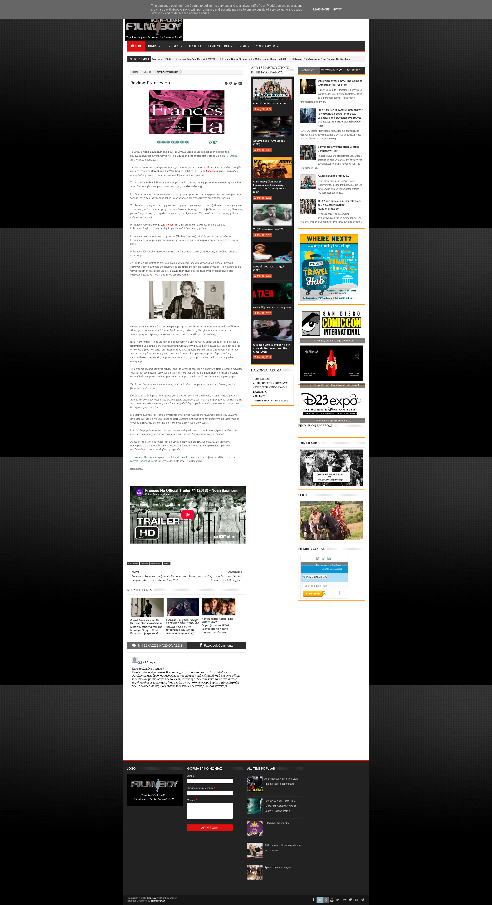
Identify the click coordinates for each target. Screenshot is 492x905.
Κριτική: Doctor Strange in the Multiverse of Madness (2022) (201, 59)
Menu (242, 46)
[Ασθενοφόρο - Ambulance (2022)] (272, 120)
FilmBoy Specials (218, 46)
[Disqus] (186, 703)
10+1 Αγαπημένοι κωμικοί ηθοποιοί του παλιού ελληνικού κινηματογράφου (339, 205)
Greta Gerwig (155, 563)
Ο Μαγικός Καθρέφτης (276, 823)
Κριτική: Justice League (277, 867)
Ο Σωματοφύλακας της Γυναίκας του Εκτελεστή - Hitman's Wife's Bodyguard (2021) (269, 187)
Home (138, 46)
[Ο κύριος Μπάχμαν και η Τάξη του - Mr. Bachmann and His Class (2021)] (272, 324)
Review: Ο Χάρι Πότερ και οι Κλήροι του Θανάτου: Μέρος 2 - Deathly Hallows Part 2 (282, 805)
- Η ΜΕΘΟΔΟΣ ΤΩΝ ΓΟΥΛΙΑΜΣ (270, 383)
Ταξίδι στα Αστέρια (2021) (269, 229)
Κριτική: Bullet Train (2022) (334, 175)
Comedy (144, 563)
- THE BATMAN (261, 378)
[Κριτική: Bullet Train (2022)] (272, 82)
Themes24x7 (158, 900)
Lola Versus (167, 224)
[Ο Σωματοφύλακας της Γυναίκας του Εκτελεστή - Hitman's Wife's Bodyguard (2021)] (272, 160)
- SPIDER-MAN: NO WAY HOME (270, 400)
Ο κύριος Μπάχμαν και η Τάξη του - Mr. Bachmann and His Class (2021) (271, 348)
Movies (152, 46)
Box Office (195, 46)
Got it (337, 9)
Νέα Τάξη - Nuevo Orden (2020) (272, 307)
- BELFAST (259, 396)
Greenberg (212, 171)
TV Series (173, 46)
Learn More (321, 9)
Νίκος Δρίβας (133, 563)
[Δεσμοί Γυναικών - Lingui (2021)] (272, 245)
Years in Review (265, 46)
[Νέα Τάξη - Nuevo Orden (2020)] (272, 286)
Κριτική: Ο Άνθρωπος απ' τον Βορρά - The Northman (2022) (273, 59)
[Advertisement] (295, 26)
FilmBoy (151, 898)
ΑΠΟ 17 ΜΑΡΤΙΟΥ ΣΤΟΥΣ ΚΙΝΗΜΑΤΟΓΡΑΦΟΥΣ (270, 69)
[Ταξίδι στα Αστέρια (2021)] (272, 208)
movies (147, 72)
